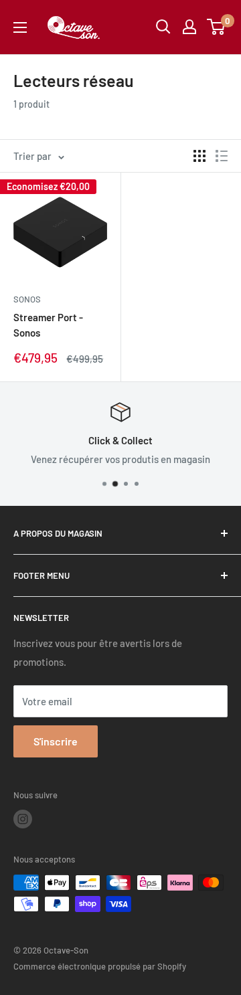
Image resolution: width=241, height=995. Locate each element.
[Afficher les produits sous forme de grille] (199, 156)
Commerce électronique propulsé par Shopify (99, 966)
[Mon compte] (189, 26)
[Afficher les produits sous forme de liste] (222, 156)
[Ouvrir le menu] (20, 27)
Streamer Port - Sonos (48, 325)
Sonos (27, 299)
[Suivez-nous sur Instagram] (22, 819)
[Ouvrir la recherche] (163, 26)
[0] (216, 27)
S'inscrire (55, 741)
